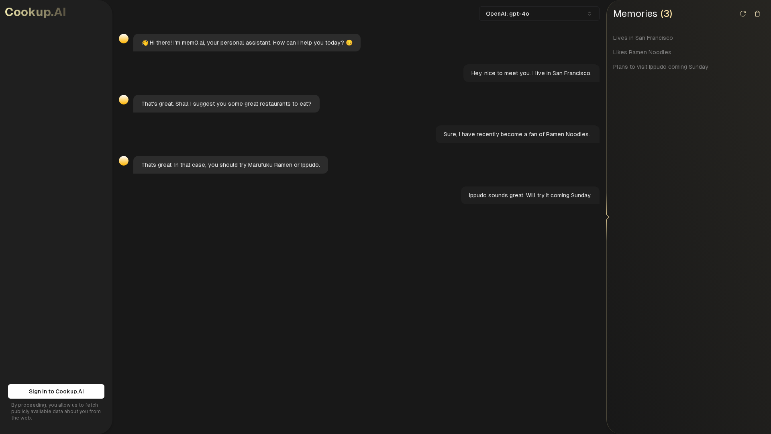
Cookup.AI (35, 12)
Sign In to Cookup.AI (56, 391)
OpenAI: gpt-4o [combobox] (507, 13)
